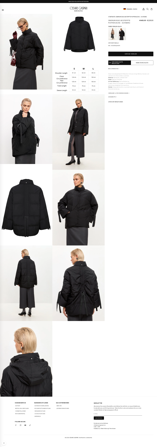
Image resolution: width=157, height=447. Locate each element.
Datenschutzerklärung (42, 405)
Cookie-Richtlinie (40, 413)
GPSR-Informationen (115, 102)
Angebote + (112, 97)
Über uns (59, 405)
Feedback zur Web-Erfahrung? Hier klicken (105, 428)
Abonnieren (98, 418)
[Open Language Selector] (124, 9)
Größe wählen (131, 54)
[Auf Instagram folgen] (20, 425)
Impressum (38, 416)
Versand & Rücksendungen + (119, 93)
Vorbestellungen (20, 411)
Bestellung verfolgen (22, 408)
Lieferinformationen (62, 408)
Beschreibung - (114, 68)
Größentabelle (113, 43)
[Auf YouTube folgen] (25, 425)
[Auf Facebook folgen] (16, 425)
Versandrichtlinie (40, 411)
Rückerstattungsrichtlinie (43, 408)
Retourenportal (20, 413)
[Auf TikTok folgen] (30, 425)
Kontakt (17, 405)
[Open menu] (3, 10)
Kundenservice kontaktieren (101, 423)
